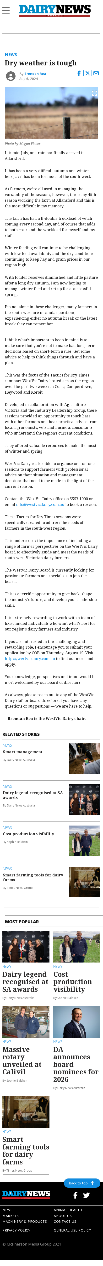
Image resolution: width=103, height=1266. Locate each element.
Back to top (78, 1183)
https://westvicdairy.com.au (30, 658)
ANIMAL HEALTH (68, 1209)
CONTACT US (65, 1221)
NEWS (7, 1209)
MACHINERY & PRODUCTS (24, 1221)
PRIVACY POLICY (16, 1230)
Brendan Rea (35, 73)
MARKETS (10, 1215)
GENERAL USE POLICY (72, 1230)
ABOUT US (63, 1215)
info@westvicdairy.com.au (40, 504)
